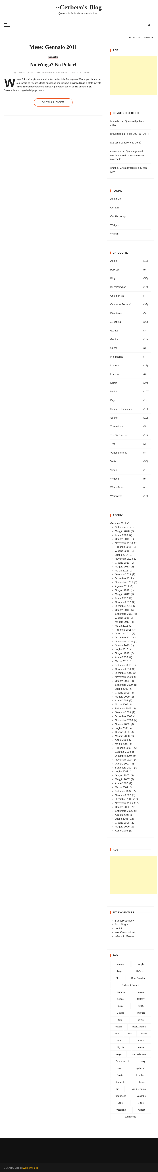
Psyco (113, 400)
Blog (113, 278)
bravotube (115, 134)
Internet (114, 365)
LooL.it (119, 928)
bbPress (115, 269)
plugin (118, 1054)
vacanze (141, 1096)
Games (114, 330)
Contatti (114, 207)
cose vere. (116, 151)
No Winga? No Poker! (53, 64)
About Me (115, 199)
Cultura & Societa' (120, 304)
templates (121, 1082)
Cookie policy (118, 216)
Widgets (114, 225)
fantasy (141, 999)
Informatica (116, 356)
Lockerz (114, 374)
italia (120, 1019)
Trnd (112, 444)
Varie (113, 461)
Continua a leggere (53, 102)
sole (119, 1068)
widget (141, 1109)
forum (141, 1006)
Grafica (114, 339)
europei (120, 999)
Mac (130, 1033)
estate (141, 992)
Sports (114, 417)
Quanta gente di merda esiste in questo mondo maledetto (127, 155)
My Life (114, 391)
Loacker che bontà (131, 142)
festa (120, 1006)
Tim (117, 1089)
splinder (140, 1068)
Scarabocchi (122, 1061)
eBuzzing (53, 57)
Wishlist (114, 233)
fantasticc (115, 121)
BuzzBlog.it (121, 924)
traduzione (121, 1096)
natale (141, 1047)
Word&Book (117, 487)
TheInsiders (117, 426)
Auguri (120, 971)
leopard (118, 1026)
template (140, 1075)
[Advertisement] (133, 75)
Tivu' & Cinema (118, 435)
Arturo (64, 73)
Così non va (117, 296)
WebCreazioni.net (125, 932)
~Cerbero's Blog (79, 7)
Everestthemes (30, 1167)
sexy (142, 1061)
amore (120, 964)
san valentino (139, 1054)
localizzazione (139, 1026)
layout (140, 1019)
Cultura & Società (130, 985)
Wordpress (116, 496)
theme (142, 1082)
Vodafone (121, 1109)
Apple (113, 261)
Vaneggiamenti (118, 452)
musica (140, 1040)
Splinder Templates (121, 409)
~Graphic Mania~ (124, 936)
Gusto (113, 348)
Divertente (116, 313)
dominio (121, 992)
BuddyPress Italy (124, 920)
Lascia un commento (82, 73)
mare (144, 1033)
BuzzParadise (118, 287)
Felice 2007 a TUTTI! (137, 134)
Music (113, 383)
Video (113, 470)
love (117, 1033)
